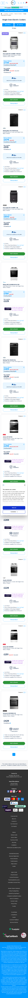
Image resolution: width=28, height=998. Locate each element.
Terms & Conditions (14, 898)
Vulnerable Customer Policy (14, 882)
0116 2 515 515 (16, 775)
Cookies (14, 906)
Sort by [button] (21, 24)
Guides (14, 866)
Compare (20, 32)
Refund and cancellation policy (14, 847)
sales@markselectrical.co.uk (15, 776)
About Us (14, 818)
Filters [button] (9, 24)
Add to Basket (14, 99)
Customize (13, 511)
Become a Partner (14, 922)
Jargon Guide (14, 872)
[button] (7, 3)
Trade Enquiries (14, 861)
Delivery (14, 832)
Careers (14, 917)
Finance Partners (14, 858)
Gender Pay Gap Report (14, 893)
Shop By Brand (14, 874)
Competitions (14, 914)
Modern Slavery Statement (14, 888)
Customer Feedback (14, 919)
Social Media (14, 912)
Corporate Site (14, 816)
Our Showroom (14, 823)
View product (14, 103)
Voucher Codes (14, 901)
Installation (14, 845)
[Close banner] (24, 485)
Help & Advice (14, 863)
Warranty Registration (14, 856)
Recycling (14, 842)
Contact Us (14, 821)
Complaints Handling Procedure (14, 896)
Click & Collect (14, 837)
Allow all (14, 507)
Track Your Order (14, 840)
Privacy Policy (14, 903)
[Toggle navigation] (3, 3)
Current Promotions (14, 877)
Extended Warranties (14, 853)
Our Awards (14, 826)
